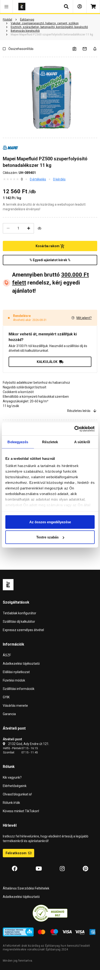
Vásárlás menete (15, 705)
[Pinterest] (85, 869)
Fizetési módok (14, 680)
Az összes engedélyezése (50, 522)
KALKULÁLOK (47, 362)
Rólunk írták (11, 803)
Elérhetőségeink (15, 786)
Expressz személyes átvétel (23, 630)
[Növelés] (28, 228)
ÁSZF (7, 655)
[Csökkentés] (8, 228)
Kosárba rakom (48, 246)
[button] (6, 6)
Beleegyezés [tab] (17, 442)
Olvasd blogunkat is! (17, 794)
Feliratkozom (16, 853)
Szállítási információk (18, 689)
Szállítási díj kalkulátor (19, 621)
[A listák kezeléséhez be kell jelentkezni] (77, 48)
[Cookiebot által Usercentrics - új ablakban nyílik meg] (74, 429)
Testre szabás (47, 537)
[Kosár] (93, 6)
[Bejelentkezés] (80, 6)
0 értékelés (38, 179)
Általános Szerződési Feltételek (26, 888)
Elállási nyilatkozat (16, 672)
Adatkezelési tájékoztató (21, 663)
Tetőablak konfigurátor (19, 613)
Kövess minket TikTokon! (21, 811)
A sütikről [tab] (82, 442)
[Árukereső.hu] (50, 913)
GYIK (6, 697)
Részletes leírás (78, 411)
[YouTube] (39, 869)
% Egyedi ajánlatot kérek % (50, 260)
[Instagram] (62, 869)
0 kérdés (59, 179)
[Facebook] (14, 869)
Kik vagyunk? (12, 777)
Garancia (9, 714)
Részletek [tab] (50, 442)
